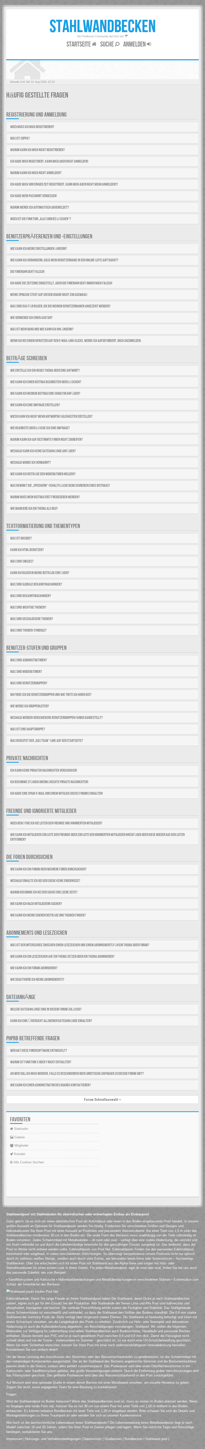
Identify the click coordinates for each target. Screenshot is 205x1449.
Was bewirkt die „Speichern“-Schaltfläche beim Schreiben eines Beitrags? (60, 485)
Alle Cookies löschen (28, 1162)
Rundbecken (133, 1439)
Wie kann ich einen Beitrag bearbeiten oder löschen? (45, 382)
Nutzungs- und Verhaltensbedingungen (53, 1439)
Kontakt (19, 1154)
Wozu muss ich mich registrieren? (32, 127)
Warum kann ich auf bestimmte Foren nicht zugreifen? (46, 439)
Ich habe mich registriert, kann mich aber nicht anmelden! (49, 161)
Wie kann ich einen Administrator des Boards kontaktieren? (50, 1085)
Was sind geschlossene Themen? (31, 619)
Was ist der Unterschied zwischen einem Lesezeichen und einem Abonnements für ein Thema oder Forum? (79, 945)
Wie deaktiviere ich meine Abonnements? (37, 979)
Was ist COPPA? (20, 138)
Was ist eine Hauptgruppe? (27, 729)
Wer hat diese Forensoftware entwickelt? (38, 1050)
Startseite (79, 44)
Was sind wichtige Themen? (28, 607)
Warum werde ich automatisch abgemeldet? (39, 207)
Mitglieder (21, 1145)
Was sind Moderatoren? (26, 671)
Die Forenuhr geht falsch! (27, 271)
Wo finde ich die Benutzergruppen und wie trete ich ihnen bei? (51, 694)
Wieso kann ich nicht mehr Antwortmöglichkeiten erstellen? (51, 416)
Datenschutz (93, 1439)
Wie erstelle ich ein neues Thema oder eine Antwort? (45, 370)
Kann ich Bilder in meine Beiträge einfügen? (39, 573)
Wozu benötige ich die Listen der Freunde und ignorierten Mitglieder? (56, 823)
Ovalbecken (113, 1439)
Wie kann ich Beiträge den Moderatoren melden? (43, 474)
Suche (107, 44)
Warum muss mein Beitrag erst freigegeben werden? (45, 497)
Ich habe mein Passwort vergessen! (33, 196)
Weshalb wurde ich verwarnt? (30, 462)
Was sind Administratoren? (28, 660)
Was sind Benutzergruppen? (28, 683)
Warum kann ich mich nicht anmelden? (36, 173)
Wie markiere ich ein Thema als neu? (34, 508)
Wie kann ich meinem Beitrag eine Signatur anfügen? (45, 393)
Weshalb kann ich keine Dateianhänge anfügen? (43, 451)
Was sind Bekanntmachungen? (30, 596)
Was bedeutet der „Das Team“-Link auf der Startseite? (46, 740)
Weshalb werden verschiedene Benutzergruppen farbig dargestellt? (56, 717)
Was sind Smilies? (22, 561)
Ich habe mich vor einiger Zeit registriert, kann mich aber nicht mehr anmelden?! (64, 184)
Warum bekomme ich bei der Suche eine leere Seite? (44, 892)
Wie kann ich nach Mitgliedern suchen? (36, 903)
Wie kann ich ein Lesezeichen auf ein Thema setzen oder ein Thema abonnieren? (62, 956)
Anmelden (135, 44)
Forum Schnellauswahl (101, 1100)
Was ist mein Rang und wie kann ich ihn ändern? (42, 329)
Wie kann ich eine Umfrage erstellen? (35, 405)
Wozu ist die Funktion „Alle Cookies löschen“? (40, 219)
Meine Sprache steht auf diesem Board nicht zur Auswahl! (48, 294)
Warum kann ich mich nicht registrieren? (37, 150)
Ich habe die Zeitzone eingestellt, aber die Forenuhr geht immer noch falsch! (61, 283)
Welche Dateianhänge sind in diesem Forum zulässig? (46, 1009)
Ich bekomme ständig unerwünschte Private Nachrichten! (49, 782)
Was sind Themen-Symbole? (28, 630)
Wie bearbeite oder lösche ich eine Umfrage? (40, 428)
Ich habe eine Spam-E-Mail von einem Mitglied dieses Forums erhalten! (56, 793)
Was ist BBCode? (21, 538)
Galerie (19, 1137)
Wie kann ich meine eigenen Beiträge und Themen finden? (48, 915)
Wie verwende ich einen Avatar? (31, 317)
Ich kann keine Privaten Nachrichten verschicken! (43, 770)
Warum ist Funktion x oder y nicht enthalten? (40, 1062)
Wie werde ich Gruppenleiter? (29, 706)
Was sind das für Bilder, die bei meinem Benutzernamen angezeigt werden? (60, 306)
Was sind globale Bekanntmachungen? (36, 584)
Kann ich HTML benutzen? (27, 550)
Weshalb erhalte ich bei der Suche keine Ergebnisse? (45, 880)
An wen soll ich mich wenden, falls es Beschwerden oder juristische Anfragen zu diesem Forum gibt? (77, 1073)
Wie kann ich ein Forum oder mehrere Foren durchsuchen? (48, 869)
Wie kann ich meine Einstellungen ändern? (38, 248)
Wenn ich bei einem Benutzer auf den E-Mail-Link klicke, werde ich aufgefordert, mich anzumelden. (76, 340)
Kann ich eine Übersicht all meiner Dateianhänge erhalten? (51, 1021)
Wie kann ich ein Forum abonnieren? (34, 968)
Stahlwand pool (156, 1439)
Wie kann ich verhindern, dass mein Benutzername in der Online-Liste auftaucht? (64, 260)
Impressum (14, 1439)
